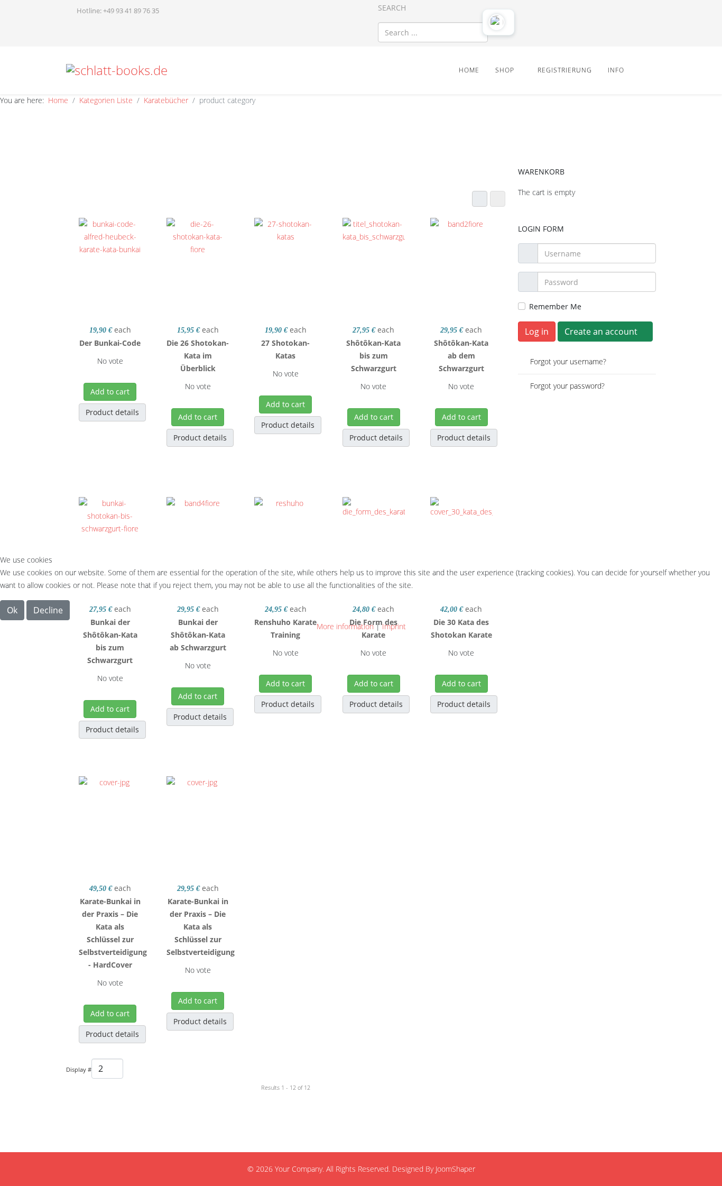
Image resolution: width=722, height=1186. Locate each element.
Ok (12, 610)
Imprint (394, 626)
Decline (48, 610)
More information (345, 626)
